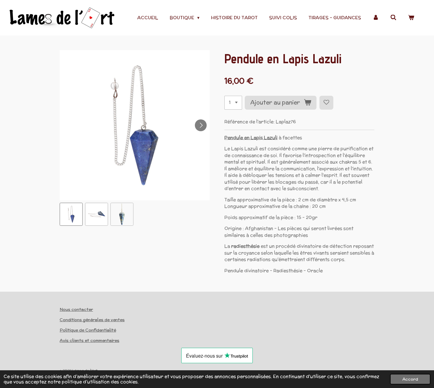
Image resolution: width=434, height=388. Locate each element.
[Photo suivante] (201, 125)
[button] (71, 214)
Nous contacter (76, 309)
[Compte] (375, 18)
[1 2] (233, 103)
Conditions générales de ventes (92, 320)
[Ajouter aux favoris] (326, 103)
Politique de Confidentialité (88, 330)
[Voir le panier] (411, 18)
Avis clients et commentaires (89, 340)
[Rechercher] (393, 17)
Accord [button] (410, 379)
